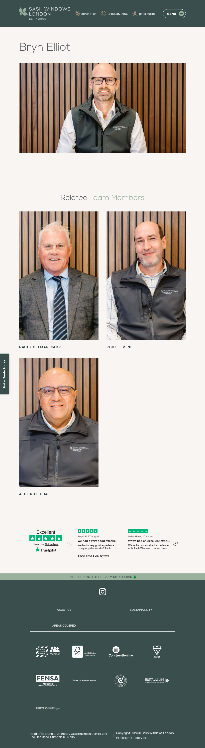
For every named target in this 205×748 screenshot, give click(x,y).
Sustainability (141, 609)
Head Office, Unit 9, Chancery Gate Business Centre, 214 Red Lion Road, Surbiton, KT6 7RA (68, 735)
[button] (174, 13)
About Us (64, 609)
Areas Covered (64, 625)
